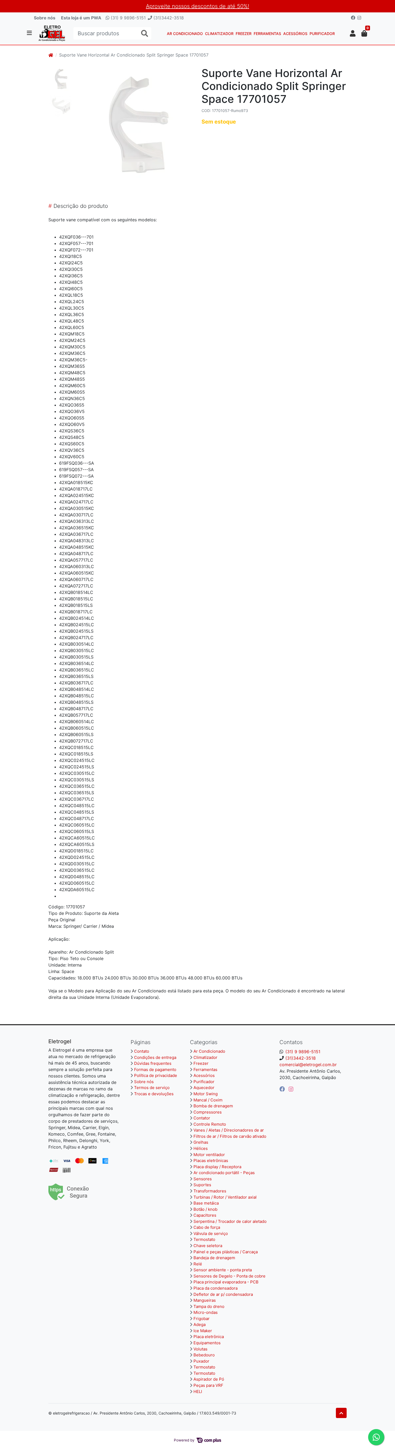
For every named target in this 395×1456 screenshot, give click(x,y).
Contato (141, 1051)
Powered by (185, 1440)
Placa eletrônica (208, 1336)
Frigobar (201, 1318)
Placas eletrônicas (210, 1160)
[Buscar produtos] (144, 33)
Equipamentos (207, 1342)
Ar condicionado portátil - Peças (224, 1172)
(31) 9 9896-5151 (127, 17)
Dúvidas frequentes (152, 1063)
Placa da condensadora (215, 1288)
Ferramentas (267, 33)
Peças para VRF (208, 1385)
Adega (199, 1324)
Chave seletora (207, 1245)
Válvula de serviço (210, 1233)
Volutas (200, 1349)
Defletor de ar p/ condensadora (223, 1294)
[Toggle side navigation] (30, 33)
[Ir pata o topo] (341, 1413)
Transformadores (209, 1191)
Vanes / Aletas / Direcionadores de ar (228, 1130)
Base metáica (206, 1203)
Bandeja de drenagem (214, 1257)
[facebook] (282, 1089)
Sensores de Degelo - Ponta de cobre (229, 1276)
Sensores (202, 1178)
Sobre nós (44, 17)
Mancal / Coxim (207, 1099)
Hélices (200, 1148)
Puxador (201, 1361)
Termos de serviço (152, 1087)
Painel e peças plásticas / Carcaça (225, 1251)
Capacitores (204, 1215)
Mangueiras (204, 1300)
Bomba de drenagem (213, 1105)
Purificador (322, 33)
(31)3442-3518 (168, 17)
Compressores (207, 1112)
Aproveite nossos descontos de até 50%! (197, 6)
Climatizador (219, 33)
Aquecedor (203, 1087)
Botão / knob (205, 1209)
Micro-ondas (205, 1312)
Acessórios (295, 33)
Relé (197, 1263)
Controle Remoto (209, 1124)
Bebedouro (204, 1354)
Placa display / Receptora (217, 1166)
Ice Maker (202, 1330)
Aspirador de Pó (208, 1379)
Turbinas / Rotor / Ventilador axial (225, 1197)
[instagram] (291, 1089)
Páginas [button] (140, 1042)
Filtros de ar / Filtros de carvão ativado (229, 1136)
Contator (201, 1118)
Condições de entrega (155, 1057)
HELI (197, 1391)
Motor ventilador (209, 1154)
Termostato (204, 1239)
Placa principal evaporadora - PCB (225, 1281)
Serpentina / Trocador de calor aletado (230, 1221)
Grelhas (200, 1142)
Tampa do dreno (208, 1306)
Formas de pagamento (155, 1069)
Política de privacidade (155, 1075)
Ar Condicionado (185, 33)
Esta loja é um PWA (81, 17)
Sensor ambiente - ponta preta (222, 1269)
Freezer (244, 33)
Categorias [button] (203, 1042)
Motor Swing (205, 1093)
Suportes (202, 1184)
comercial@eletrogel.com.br (308, 1064)
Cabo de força (206, 1227)
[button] (352, 33)
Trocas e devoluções (154, 1093)
